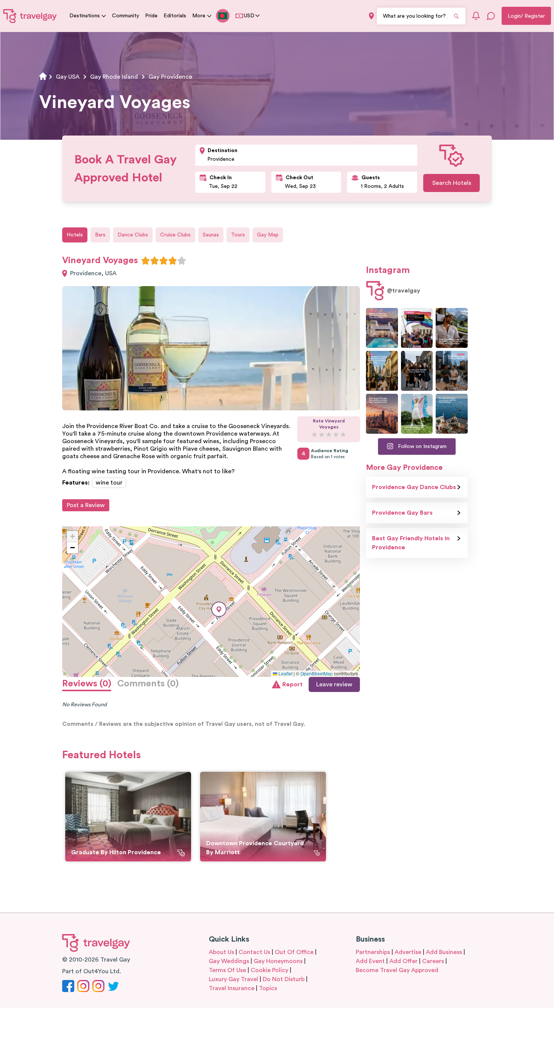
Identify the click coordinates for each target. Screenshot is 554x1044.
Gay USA (68, 77)
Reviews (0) (86, 683)
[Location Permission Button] (371, 16)
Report (292, 684)
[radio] (145, 260)
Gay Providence (170, 77)
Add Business (444, 952)
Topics (268, 988)
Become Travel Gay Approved (397, 970)
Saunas (211, 235)
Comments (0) (148, 683)
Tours (238, 235)
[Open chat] (491, 15)
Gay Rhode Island (114, 77)
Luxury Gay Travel (233, 979)
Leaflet (284, 673)
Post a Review (86, 505)
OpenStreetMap (316, 673)
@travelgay (403, 291)
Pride (151, 15)
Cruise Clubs (175, 235)
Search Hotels (451, 183)
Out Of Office (294, 952)
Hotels (75, 235)
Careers (433, 961)
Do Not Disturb (284, 979)
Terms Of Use (227, 970)
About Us (221, 952)
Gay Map (268, 235)
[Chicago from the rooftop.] (452, 371)
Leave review (334, 684)
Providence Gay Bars (402, 513)
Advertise (408, 952)
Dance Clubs (133, 235)
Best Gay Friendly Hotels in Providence (411, 542)
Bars (100, 235)
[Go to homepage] (30, 16)
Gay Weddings (229, 961)
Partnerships (373, 952)
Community (125, 15)
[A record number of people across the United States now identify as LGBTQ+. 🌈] (417, 328)
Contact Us (254, 952)
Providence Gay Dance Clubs (414, 487)
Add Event (370, 961)
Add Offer (403, 961)
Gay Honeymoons (278, 961)
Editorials (175, 15)
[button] (219, 609)
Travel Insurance (231, 988)
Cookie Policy (269, 970)
